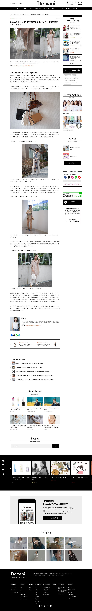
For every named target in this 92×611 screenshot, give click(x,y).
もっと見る (72, 63)
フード (36, 589)
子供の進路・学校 (46, 594)
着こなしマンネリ (68, 75)
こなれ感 (74, 75)
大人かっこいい (67, 83)
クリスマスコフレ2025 (23, 596)
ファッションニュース (14, 592)
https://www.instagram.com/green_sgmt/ (33, 325)
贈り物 (36, 603)
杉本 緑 (32, 65)
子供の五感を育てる (46, 587)
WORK (30, 8)
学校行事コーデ (45, 589)
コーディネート (21, 14)
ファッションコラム (14, 589)
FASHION (17, 8)
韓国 (66, 80)
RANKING (74, 8)
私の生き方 (36, 599)
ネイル (21, 598)
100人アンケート (37, 601)
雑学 (30, 587)
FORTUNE (61, 8)
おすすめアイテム (14, 590)
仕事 (30, 589)
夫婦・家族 (36, 598)
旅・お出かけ (37, 596)
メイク (21, 587)
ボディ (21, 592)
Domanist (21, 65)
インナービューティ (23, 599)
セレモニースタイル (72, 80)
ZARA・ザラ (27, 65)
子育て (36, 594)
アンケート (71, 201)
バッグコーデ (27, 14)
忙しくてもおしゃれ (68, 78)
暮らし (36, 587)
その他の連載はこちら (72, 163)
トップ (11, 14)
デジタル (30, 590)
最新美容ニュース (23, 594)
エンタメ (36, 590)
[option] (21, 472)
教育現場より (45, 590)
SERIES (68, 8)
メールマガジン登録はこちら (72, 180)
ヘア (20, 590)
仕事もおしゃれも (76, 78)
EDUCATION (46, 8)
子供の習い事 (45, 592)
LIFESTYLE (37, 8)
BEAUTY (24, 8)
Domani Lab (16, 65)
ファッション (15, 14)
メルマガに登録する (52, 518)
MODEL (54, 8)
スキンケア (21, 589)
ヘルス (36, 592)
